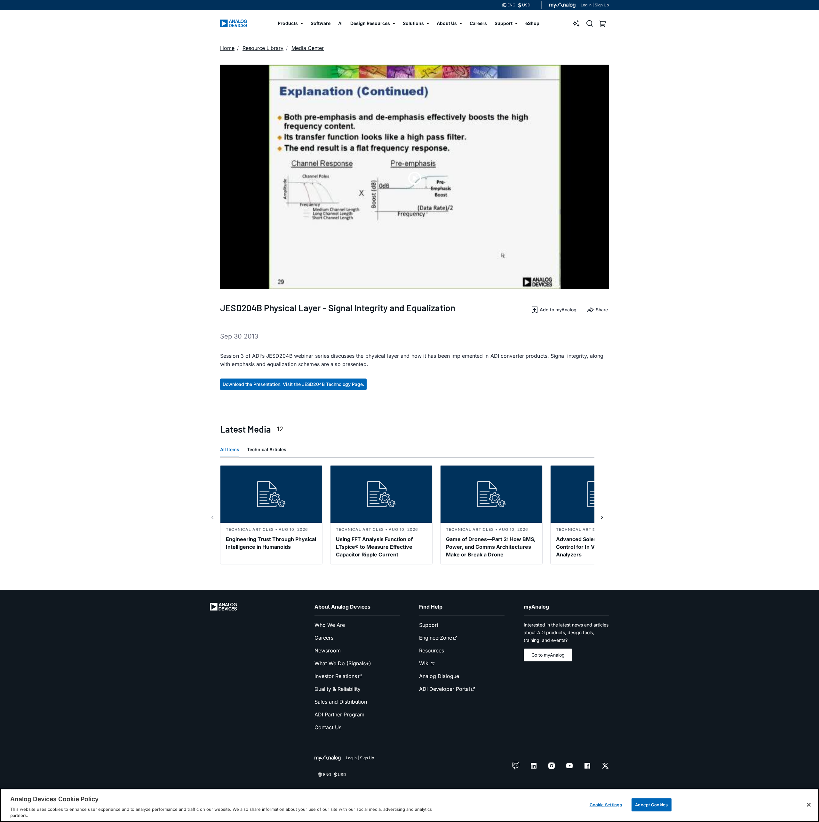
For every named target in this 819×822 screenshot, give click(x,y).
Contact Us (327, 727)
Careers (323, 637)
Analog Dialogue (439, 676)
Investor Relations (335, 676)
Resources (431, 650)
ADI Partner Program (339, 714)
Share (602, 309)
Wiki (424, 663)
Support (428, 625)
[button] (553, 310)
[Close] (809, 805)
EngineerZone (435, 637)
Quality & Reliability (337, 689)
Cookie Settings (606, 804)
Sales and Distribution (340, 701)
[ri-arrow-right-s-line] (602, 517)
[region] (409, 805)
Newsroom (327, 650)
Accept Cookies (651, 804)
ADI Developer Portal (444, 689)
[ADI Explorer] (576, 23)
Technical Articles (266, 449)
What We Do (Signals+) (342, 663)
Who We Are (329, 625)
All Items (229, 449)
